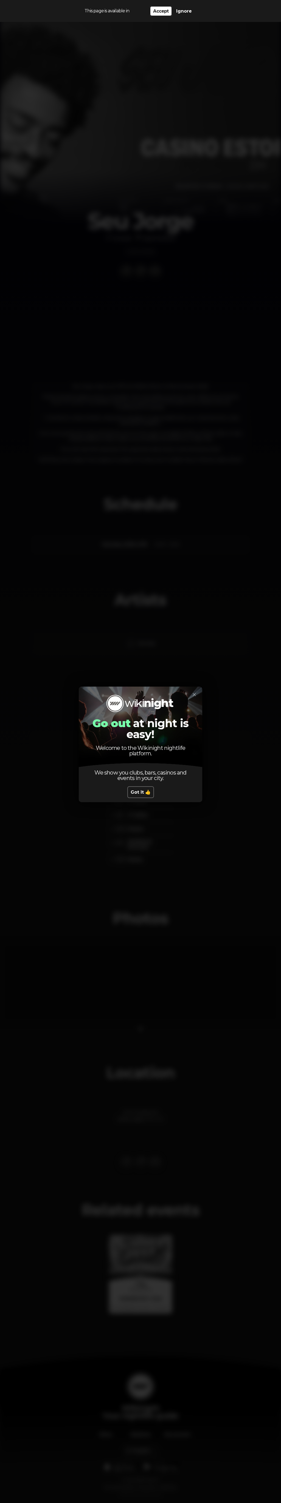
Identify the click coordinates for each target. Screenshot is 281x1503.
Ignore (184, 11)
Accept (160, 11)
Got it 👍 (141, 792)
